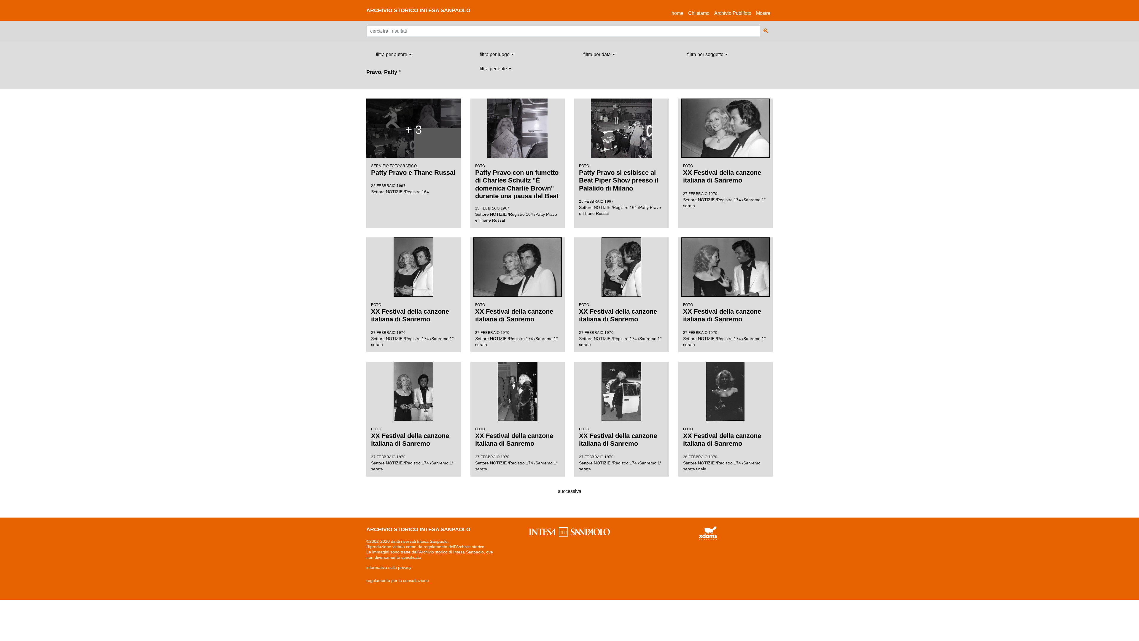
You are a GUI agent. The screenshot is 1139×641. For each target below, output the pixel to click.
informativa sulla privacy (388, 567)
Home (679, 13)
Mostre (763, 13)
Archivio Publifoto (732, 13)
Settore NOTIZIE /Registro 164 (413, 158)
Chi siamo (699, 13)
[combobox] (393, 55)
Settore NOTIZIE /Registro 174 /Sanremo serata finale (722, 449)
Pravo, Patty (383, 72)
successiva (569, 491)
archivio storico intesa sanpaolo (418, 10)
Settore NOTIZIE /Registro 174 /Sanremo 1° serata (724, 186)
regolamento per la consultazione (397, 580)
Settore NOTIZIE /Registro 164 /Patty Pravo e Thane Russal (517, 193)
